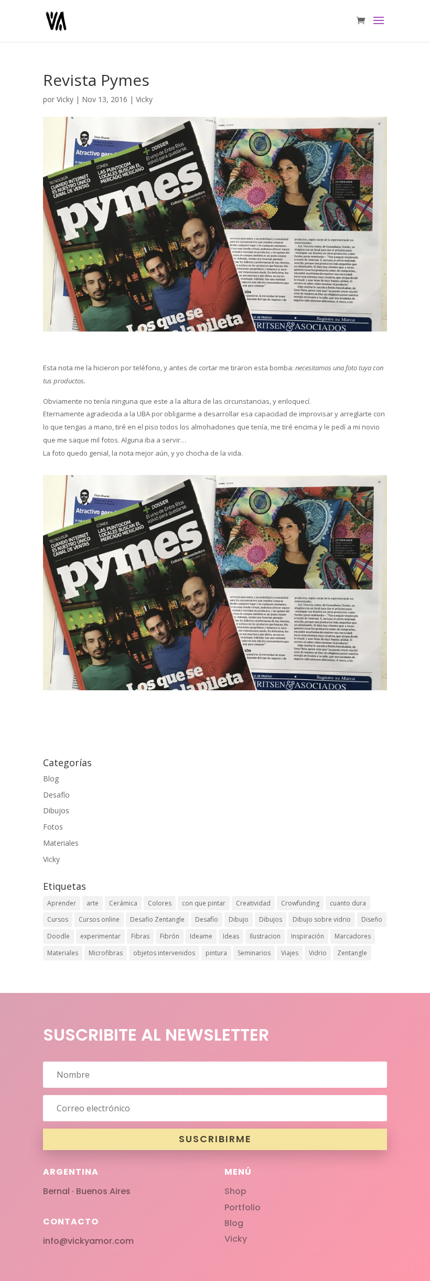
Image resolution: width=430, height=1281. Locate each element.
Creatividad (253, 903)
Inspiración (307, 936)
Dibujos (56, 810)
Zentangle (352, 952)
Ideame (201, 936)
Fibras (140, 936)
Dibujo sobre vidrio (322, 919)
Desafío (56, 795)
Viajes (289, 952)
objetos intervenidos (164, 952)
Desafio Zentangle (157, 919)
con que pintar (203, 903)
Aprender (61, 903)
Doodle (58, 936)
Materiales (61, 843)
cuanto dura (348, 903)
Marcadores (353, 936)
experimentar (100, 936)
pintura (216, 952)
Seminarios (254, 952)
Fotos (53, 827)
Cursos (57, 919)
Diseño (371, 919)
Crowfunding (300, 903)
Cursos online (99, 919)
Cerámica (123, 903)
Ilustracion (265, 936)
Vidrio (318, 952)
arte (93, 903)
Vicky (65, 99)
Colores (159, 903)
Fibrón (169, 936)
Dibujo (239, 919)
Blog (51, 778)
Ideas (231, 936)
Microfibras (106, 952)
